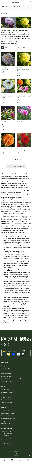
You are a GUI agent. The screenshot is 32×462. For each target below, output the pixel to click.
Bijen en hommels (5, 423)
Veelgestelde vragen (6, 376)
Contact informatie (5, 368)
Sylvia (26, 218)
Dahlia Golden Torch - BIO (23, 69)
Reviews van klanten (6, 397)
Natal (12, 223)
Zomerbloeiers (17, 6)
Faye (2, 227)
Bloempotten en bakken (7, 421)
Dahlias (24, 6)
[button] (14, 53)
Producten (8, 6)
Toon (23, 47)
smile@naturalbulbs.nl (8, 439)
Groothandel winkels (6, 400)
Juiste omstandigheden (7, 416)
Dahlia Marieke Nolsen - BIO (8, 96)
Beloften (3, 394)
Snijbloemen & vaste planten (8, 418)
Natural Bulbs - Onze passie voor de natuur (11, 378)
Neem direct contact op (7, 381)
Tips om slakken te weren (7, 413)
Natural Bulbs (4, 371)
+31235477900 (7, 443)
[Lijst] (6, 47)
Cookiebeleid (16, 455)
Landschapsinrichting (6, 402)
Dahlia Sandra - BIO (22, 123)
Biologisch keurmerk (6, 373)
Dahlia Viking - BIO (22, 150)
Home (2, 6)
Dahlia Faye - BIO (6, 69)
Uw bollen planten (5, 410)
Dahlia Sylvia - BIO (7, 150)
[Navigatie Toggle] (2, 2)
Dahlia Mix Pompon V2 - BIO (23, 96)
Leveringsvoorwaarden (7, 392)
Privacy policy (4, 366)
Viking (19, 221)
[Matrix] (2, 47)
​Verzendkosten (5, 389)
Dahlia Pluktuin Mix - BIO (7, 123)
